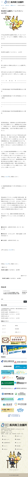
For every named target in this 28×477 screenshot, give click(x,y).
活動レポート (4, 8)
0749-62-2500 (8, 430)
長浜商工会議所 (16, 475)
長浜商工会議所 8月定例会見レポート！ (10, 312)
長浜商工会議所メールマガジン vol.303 (10, 314)
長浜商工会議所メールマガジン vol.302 (10, 318)
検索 (2, 299)
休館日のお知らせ (5, 316)
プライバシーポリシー (14, 469)
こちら (6, 176)
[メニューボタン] (2, 2)
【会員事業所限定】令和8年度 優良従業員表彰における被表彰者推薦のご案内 (14, 309)
